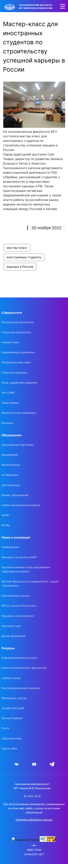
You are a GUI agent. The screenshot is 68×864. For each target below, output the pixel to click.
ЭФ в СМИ (8, 392)
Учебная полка (11, 678)
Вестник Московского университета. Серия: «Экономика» (30, 583)
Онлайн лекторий (13, 708)
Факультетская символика (19, 412)
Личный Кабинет (12, 718)
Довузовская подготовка (18, 444)
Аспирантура (10, 474)
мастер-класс (17, 248)
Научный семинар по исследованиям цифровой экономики (26, 569)
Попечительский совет (16, 362)
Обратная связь (12, 738)
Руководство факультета (18, 322)
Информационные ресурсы (19, 657)
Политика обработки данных (34, 819)
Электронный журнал (16, 595)
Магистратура (11, 464)
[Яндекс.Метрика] (26, 839)
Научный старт (11, 626)
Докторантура (11, 485)
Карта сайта (9, 748)
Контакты (8, 423)
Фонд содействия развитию (19, 382)
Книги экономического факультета (24, 667)
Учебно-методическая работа (21, 505)
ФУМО (6, 515)
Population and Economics (18, 615)
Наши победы (10, 402)
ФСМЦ (6, 525)
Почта (5, 728)
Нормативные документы (18, 352)
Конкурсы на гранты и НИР (19, 557)
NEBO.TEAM (34, 849)
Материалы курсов (14, 698)
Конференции (10, 547)
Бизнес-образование (15, 495)
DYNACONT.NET (34, 854)
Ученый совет (10, 342)
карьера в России (20, 266)
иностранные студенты (24, 257)
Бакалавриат (10, 454)
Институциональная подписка (21, 688)
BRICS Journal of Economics (19, 605)
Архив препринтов (13, 636)
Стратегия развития (14, 372)
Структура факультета (16, 332)
